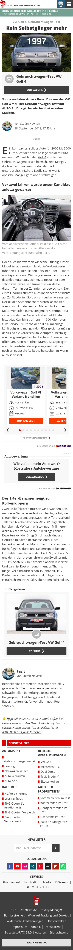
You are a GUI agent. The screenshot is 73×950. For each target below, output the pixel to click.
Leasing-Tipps (14, 798)
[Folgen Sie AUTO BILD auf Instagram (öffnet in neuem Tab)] (25, 866)
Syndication (31, 882)
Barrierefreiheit (14, 915)
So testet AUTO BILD (18, 932)
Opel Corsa (48, 771)
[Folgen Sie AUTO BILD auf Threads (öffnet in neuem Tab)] (48, 866)
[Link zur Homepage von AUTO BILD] (2, 4)
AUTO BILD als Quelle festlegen (21, 732)
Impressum (19, 927)
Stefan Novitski (30, 123)
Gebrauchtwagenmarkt (19, 761)
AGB (13, 910)
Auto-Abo (11, 781)
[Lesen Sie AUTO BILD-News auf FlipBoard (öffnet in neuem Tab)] (55, 866)
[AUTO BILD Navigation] (69, 4)
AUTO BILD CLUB (37, 887)
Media (47, 882)
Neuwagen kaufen (17, 771)
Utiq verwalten (56, 921)
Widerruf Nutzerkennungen (25, 921)
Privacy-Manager (51, 910)
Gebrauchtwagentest (27, 5)
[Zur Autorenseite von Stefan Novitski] (8, 674)
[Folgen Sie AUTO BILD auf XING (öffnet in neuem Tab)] (33, 866)
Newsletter (36, 839)
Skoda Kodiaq (50, 781)
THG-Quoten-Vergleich (20, 812)
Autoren (40, 932)
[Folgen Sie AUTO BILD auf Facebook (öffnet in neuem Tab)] (10, 866)
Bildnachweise (58, 932)
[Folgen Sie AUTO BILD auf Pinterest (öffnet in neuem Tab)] (40, 866)
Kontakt (35, 927)
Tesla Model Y (50, 776)
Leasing (10, 766)
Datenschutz (28, 910)
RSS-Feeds (62, 882)
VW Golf (46, 762)
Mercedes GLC (50, 767)
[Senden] (56, 848)
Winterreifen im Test (54, 803)
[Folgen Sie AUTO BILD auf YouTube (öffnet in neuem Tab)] (17, 866)
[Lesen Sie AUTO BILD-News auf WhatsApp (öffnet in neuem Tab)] (63, 866)
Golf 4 (42, 157)
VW (22, 526)
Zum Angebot (26, 420)
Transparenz (52, 927)
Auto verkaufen (15, 776)
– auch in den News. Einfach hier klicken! (30, 12)
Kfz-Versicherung (16, 793)
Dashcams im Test (52, 817)
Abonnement (11, 882)
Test (9, 5)
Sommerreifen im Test (55, 798)
